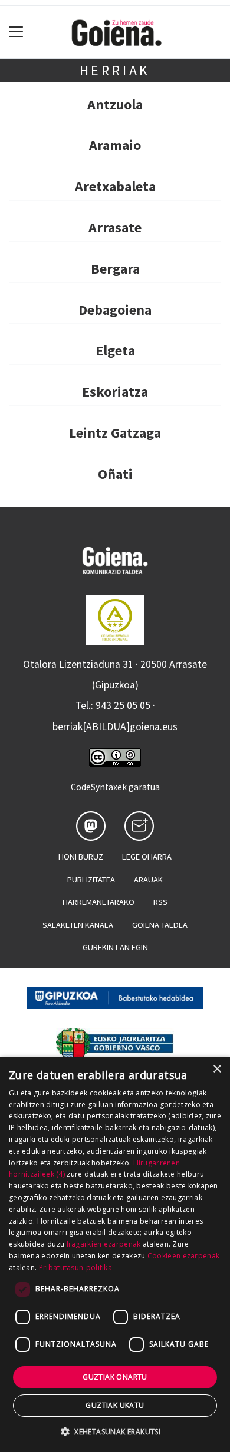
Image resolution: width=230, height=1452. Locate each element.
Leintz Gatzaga (115, 433)
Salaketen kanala (77, 925)
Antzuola (115, 104)
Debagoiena (115, 310)
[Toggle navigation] (16, 32)
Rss (160, 902)
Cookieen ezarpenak (183, 1256)
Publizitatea (91, 879)
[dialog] (115, 1254)
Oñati (115, 474)
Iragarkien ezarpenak (104, 1244)
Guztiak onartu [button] (115, 1377)
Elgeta (115, 350)
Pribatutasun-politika (75, 1268)
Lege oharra (147, 856)
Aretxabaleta (115, 186)
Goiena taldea (160, 925)
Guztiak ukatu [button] (115, 1405)
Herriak (115, 70)
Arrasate (115, 227)
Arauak (148, 879)
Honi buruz (80, 856)
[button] (115, 1431)
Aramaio (115, 145)
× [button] (216, 1069)
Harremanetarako (98, 902)
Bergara (115, 268)
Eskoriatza (115, 391)
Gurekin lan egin (115, 947)
